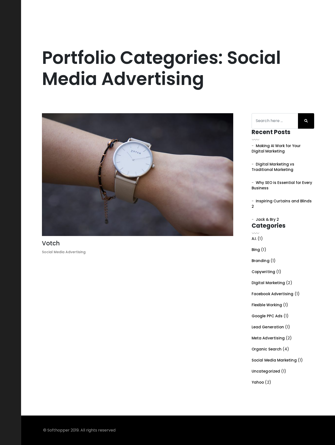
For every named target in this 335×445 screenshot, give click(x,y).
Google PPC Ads (267, 316)
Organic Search (267, 349)
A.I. (254, 238)
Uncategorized (266, 371)
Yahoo (258, 382)
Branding (261, 260)
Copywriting (263, 271)
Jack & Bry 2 (267, 219)
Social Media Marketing (274, 360)
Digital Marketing (268, 282)
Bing (256, 249)
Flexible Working (267, 304)
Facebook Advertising (273, 293)
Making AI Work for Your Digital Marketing (276, 148)
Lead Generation (268, 327)
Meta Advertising (268, 338)
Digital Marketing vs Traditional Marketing (273, 167)
